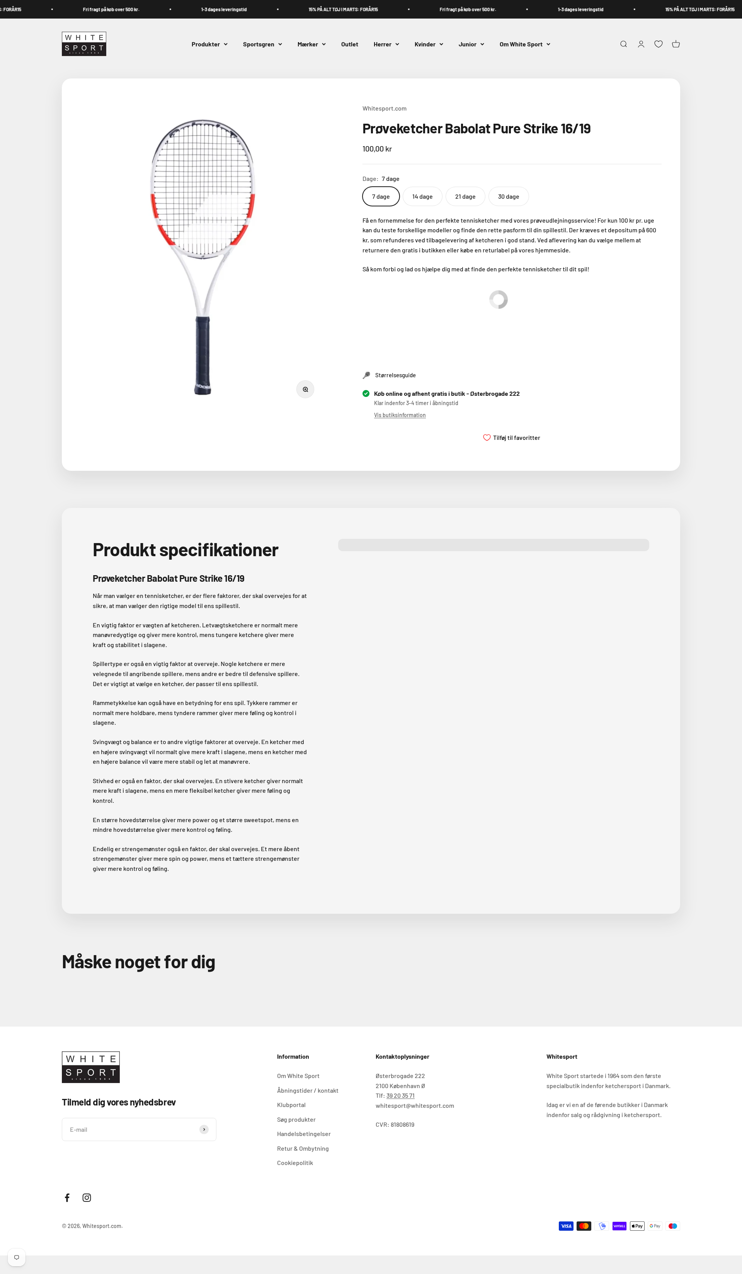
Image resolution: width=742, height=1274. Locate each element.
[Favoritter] (658, 44)
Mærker (308, 44)
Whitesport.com (384, 108)
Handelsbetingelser (304, 1133)
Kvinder (425, 44)
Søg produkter (296, 1119)
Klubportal (291, 1104)
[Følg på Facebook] (67, 1197)
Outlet (349, 44)
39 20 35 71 (400, 1095)
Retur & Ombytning (303, 1148)
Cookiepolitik (295, 1162)
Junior (468, 44)
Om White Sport (521, 44)
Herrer (382, 44)
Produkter (206, 44)
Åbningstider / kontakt (308, 1090)
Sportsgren (258, 44)
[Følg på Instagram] (87, 1197)
